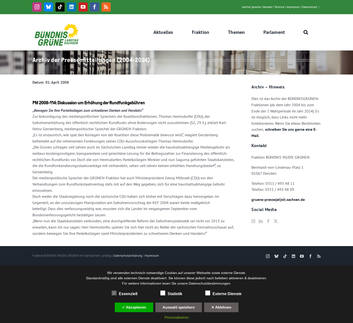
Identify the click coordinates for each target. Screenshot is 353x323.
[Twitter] (276, 221)
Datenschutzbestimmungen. (210, 283)
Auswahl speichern (179, 307)
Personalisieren (176, 317)
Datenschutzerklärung (127, 256)
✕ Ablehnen (221, 307)
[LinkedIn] (261, 221)
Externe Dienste (227, 294)
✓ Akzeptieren (134, 307)
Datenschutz (309, 7)
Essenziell (128, 294)
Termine (279, 7)
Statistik (175, 294)
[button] (306, 32)
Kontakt (267, 7)
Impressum (293, 7)
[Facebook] (268, 221)
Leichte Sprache (251, 7)
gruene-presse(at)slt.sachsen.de (278, 199)
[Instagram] (253, 221)
